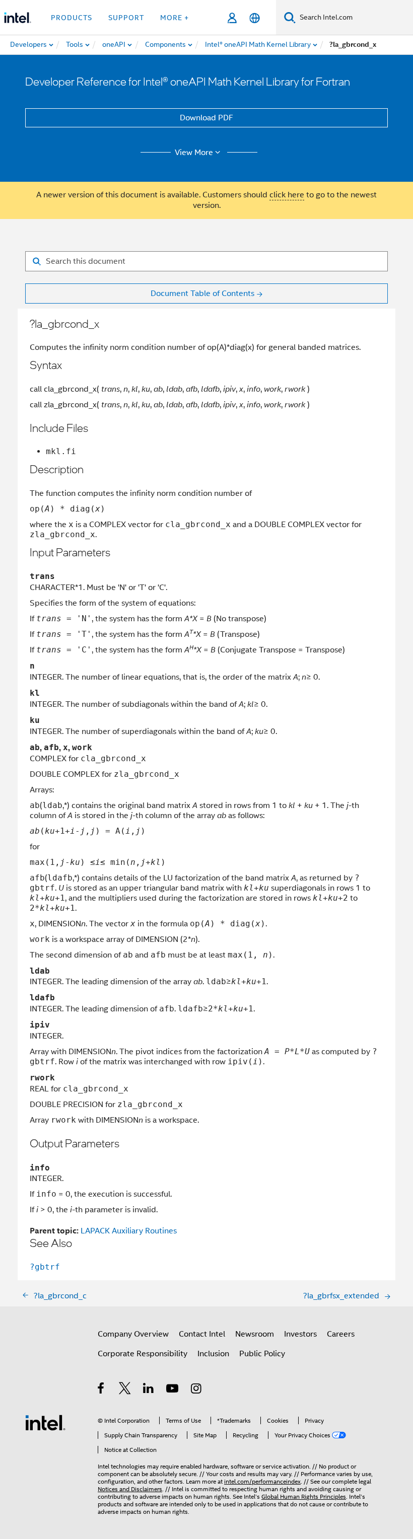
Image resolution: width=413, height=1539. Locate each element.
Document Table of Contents (202, 293)
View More (194, 153)
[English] (254, 18)
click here (286, 195)
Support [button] (126, 17)
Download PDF (206, 118)
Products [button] (71, 17)
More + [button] (174, 17)
